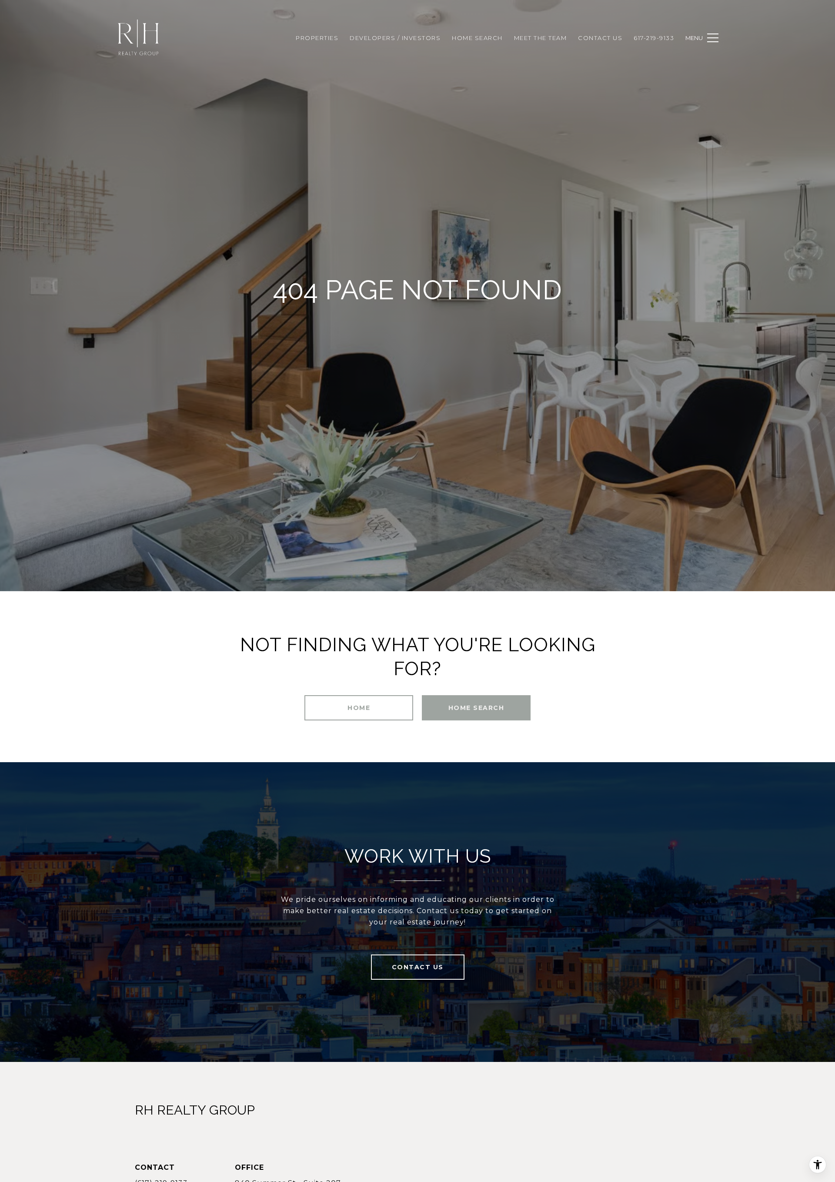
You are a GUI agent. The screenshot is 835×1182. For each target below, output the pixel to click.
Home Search (476, 708)
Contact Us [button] (418, 967)
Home (358, 708)
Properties (317, 37)
